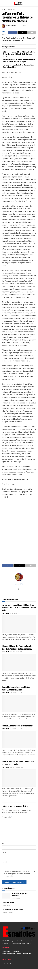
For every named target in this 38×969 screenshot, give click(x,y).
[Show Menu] (3, 3)
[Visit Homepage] (19, 3)
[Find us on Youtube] (10, 963)
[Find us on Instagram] (7, 963)
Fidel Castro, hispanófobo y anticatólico (20, 894)
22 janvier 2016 (8, 912)
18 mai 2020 (22, 26)
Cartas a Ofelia (11, 9)
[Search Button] (35, 3)
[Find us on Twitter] (4, 963)
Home (3, 9)
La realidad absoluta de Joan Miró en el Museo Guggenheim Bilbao (19, 66)
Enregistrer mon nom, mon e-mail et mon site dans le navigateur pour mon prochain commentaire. (19, 873)
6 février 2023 (15, 692)
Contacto (16, 951)
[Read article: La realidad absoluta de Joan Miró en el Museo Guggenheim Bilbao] (19, 703)
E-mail (4, 853)
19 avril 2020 (16, 898)
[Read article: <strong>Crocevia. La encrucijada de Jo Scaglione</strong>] (19, 739)
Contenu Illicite (27, 954)
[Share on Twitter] (22, 32)
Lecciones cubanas (9, 902)
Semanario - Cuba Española (23, 943)
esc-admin (12, 26)
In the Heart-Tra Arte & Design (13, 909)
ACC (7, 941)
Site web (4, 862)
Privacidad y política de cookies (11, 954)
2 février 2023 (15, 728)
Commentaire (7, 817)
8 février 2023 (15, 652)
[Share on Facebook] (12, 32)
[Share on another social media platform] (31, 32)
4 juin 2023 (14, 613)
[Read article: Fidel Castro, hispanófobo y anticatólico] (6, 896)
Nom (4, 843)
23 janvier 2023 (15, 767)
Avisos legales (6, 951)
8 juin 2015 (7, 905)
